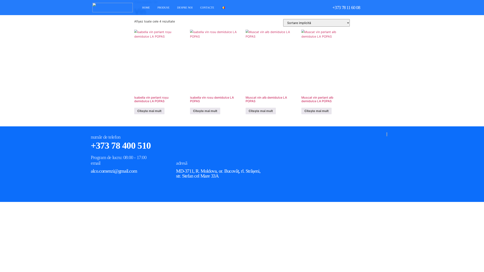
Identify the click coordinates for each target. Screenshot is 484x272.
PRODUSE (163, 7)
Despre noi (185, 7)
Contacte (207, 7)
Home (146, 7)
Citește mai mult (149, 111)
